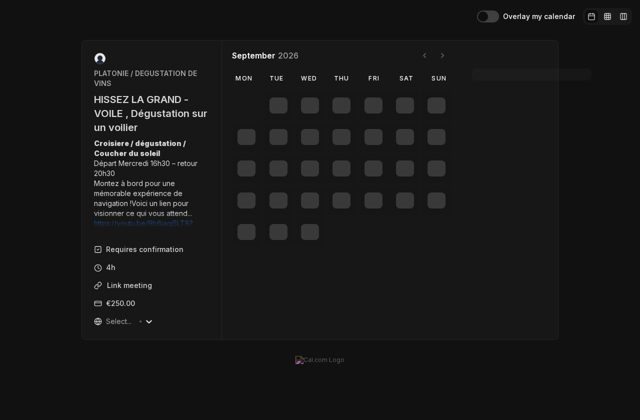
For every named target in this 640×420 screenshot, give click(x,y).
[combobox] (85, 322)
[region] (130, 183)
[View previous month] (403, 55)
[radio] (591, 16)
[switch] (488, 16)
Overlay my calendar (539, 16)
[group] (607, 16)
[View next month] (421, 55)
